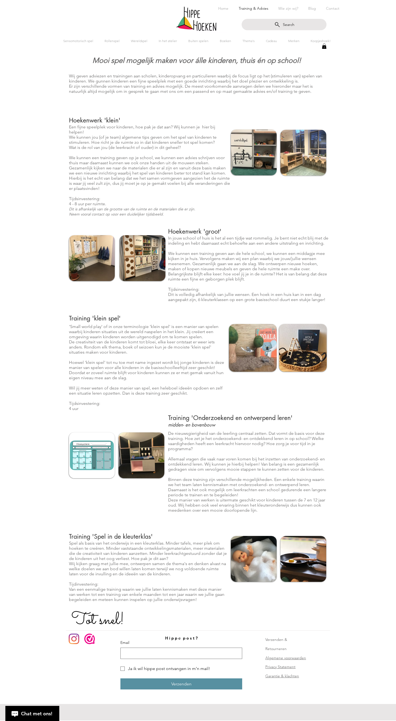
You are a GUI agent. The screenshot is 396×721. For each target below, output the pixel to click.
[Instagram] (74, 639)
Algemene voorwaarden (285, 657)
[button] (324, 46)
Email (124, 642)
